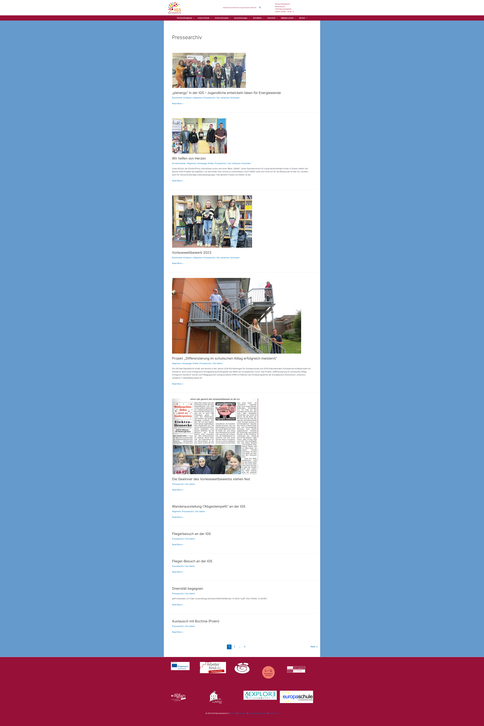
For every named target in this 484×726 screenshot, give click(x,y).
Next (314, 646)
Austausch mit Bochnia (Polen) (195, 621)
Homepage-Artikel (205, 163)
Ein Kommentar (179, 163)
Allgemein (197, 97)
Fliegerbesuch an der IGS (191, 534)
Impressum (242, 713)
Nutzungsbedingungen (258, 713)
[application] (193, 17)
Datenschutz (274, 713)
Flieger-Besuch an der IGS (192, 561)
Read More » (177, 103)
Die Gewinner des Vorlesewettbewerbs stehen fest (211, 479)
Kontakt (233, 713)
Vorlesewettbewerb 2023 (191, 252)
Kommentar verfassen (182, 97)
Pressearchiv (209, 97)
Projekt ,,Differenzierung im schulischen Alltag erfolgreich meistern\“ (224, 358)
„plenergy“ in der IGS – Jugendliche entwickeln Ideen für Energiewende (226, 93)
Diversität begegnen (187, 588)
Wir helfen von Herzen (189, 158)
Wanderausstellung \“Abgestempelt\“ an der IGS (208, 506)
